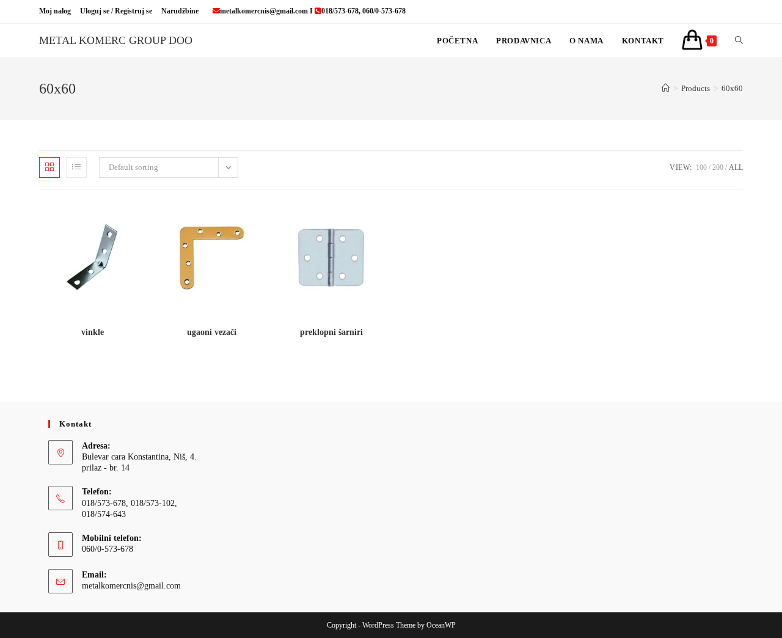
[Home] (666, 88)
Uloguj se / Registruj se (116, 11)
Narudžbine (180, 11)
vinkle (92, 332)
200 (717, 167)
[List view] (76, 167)
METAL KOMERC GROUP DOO (115, 40)
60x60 (732, 88)
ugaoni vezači (211, 332)
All (736, 167)
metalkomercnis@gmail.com (131, 585)
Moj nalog (55, 11)
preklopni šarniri (331, 332)
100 (701, 167)
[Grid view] (49, 167)
